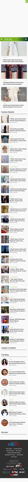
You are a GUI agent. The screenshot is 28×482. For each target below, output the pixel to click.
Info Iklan (18, 450)
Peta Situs (9, 448)
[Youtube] (18, 444)
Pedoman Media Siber (14, 452)
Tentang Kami (18, 448)
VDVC (19, 463)
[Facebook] (9, 444)
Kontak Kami (10, 450)
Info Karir (14, 456)
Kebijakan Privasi (10, 454)
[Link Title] (2, 39)
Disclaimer (20, 454)
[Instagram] (15, 444)
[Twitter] (12, 444)
